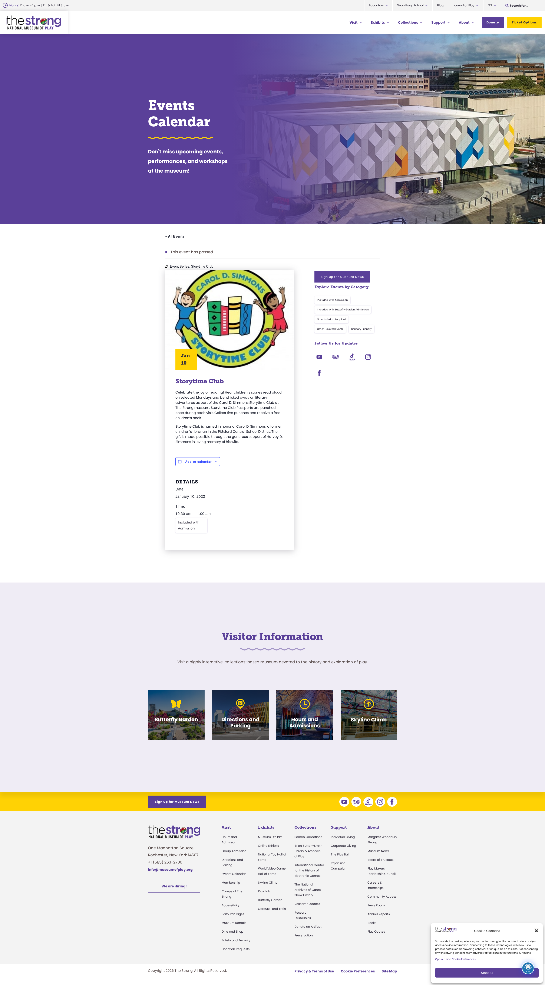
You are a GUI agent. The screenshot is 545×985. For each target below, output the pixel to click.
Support (438, 22)
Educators (376, 5)
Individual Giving (343, 837)
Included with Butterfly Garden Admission (343, 309)
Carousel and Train (272, 909)
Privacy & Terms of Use (314, 971)
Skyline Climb (267, 882)
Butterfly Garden (270, 900)
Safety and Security (236, 940)
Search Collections (308, 837)
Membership (231, 882)
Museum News (378, 851)
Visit (354, 22)
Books (371, 923)
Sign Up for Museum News (342, 277)
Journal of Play (463, 5)
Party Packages (233, 914)
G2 (490, 5)
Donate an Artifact (307, 926)
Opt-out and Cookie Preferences (455, 959)
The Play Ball (340, 854)
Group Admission (234, 851)
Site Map (389, 971)
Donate (492, 22)
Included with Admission (188, 525)
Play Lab (264, 891)
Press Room (376, 905)
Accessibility (231, 905)
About (464, 22)
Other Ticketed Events (330, 329)
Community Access (381, 896)
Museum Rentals (234, 923)
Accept (487, 973)
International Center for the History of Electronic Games (309, 870)
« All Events (174, 236)
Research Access (307, 904)
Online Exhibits (268, 846)
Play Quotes (376, 931)
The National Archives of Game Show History (307, 889)
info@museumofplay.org (170, 869)
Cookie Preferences (358, 971)
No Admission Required (331, 319)
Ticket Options (524, 22)
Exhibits (378, 22)
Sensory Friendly (361, 329)
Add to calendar (198, 461)
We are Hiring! (174, 886)
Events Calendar (234, 874)
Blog (440, 5)
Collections (408, 22)
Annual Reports (378, 914)
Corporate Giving (343, 846)
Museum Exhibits (270, 837)
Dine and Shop (232, 931)
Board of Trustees (380, 860)
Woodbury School (410, 5)
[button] (536, 931)
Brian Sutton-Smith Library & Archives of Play (308, 851)
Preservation (303, 935)
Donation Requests (236, 949)
